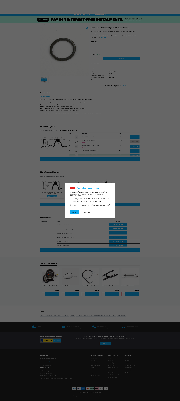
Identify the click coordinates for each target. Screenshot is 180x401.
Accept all (74, 212)
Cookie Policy (98, 201)
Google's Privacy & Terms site (81, 207)
